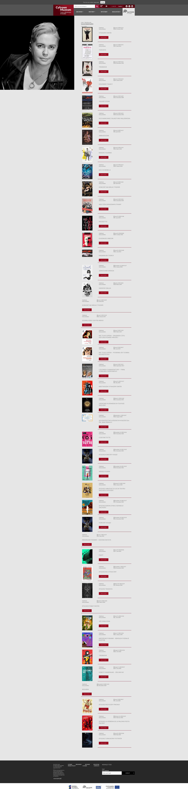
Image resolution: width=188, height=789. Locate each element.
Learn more (96, 2)
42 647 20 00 (59, 766)
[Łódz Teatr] (63, 10)
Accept (102, 2)
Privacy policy (72, 765)
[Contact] (132, 6)
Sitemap (70, 764)
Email (105, 769)
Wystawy (104, 12)
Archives (79, 12)
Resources (78, 764)
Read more (103, 37)
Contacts (96, 765)
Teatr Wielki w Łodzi (129, 12)
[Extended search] (101, 6)
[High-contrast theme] (106, 6)
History (91, 12)
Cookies (85, 765)
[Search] (97, 6)
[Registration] (129, 6)
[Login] (126, 6)
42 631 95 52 (58, 767)
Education (116, 12)
